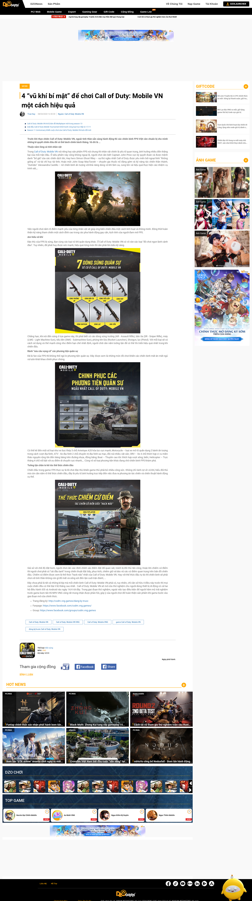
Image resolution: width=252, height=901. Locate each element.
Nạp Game (194, 3)
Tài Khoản (212, 3)
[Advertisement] (126, 62)
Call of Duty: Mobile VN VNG (68, 622)
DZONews (36, 3)
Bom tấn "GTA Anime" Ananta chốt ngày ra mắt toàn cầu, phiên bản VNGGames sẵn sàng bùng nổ (144, 17)
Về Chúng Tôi (174, 3)
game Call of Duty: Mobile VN (128, 622)
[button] (190, 790)
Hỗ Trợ (54, 884)
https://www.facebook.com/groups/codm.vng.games (68, 610)
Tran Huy (31, 114)
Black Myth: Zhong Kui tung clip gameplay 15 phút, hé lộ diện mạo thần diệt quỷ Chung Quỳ (96, 725)
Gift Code (109, 11)
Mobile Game (54, 11)
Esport (72, 11)
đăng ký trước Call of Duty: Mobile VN (44, 629)
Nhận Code (232, 97)
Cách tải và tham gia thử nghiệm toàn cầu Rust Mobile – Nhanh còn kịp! (161, 725)
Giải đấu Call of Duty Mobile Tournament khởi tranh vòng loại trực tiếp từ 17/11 (59, 127)
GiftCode (205, 86)
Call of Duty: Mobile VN (46, 151)
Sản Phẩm (54, 3)
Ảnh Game (206, 160)
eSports (72, 730)
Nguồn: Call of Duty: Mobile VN (71, 114)
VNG (44, 650)
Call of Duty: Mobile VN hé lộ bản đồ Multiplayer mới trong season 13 (54, 124)
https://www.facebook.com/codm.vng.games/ (67, 605)
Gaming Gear (89, 11)
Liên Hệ (43, 884)
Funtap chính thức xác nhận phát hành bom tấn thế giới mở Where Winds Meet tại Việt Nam (33, 725)
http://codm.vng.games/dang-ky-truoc (68, 601)
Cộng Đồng (127, 11)
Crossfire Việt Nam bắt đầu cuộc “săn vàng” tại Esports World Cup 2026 (97, 761)
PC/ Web (35, 11)
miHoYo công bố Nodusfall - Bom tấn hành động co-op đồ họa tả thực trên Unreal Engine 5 (162, 761)
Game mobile (138, 694)
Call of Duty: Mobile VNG (97, 622)
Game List (146, 11)
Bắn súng (49, 648)
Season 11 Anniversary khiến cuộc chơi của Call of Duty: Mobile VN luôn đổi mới (59, 130)
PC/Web (8, 694)
